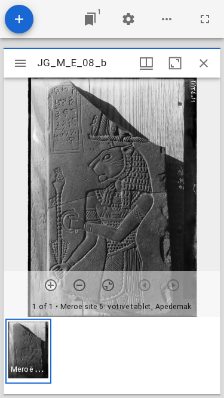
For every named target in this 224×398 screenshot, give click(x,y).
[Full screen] (205, 19)
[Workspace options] (166, 19)
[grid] (112, 355)
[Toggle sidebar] (20, 63)
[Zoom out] (79, 285)
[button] (28, 351)
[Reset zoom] (108, 285)
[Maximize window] (175, 63)
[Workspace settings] (128, 19)
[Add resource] (19, 19)
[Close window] (203, 63)
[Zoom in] (50, 285)
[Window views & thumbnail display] (146, 63)
